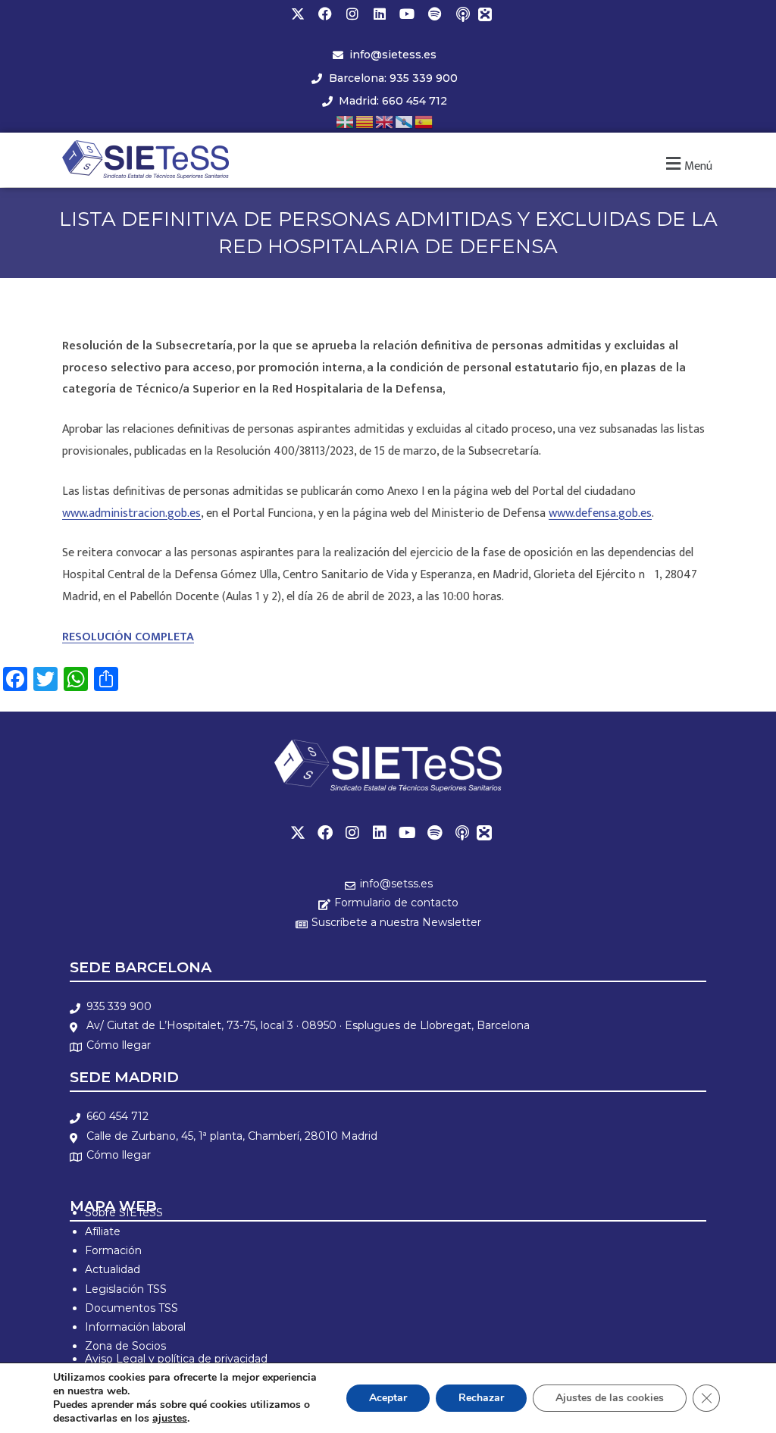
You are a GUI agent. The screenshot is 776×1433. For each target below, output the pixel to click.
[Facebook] (325, 13)
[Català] (365, 121)
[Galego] (405, 121)
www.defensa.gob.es (600, 513)
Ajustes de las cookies (609, 1398)
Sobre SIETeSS (124, 1212)
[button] (687, 164)
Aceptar (388, 1398)
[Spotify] (434, 13)
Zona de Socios (125, 1346)
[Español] (424, 121)
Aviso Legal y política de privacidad (176, 1359)
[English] (385, 121)
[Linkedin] (379, 13)
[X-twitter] (297, 13)
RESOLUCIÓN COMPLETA (128, 637)
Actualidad (112, 1269)
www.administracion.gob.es (131, 513)
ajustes (169, 1418)
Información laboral (135, 1327)
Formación (113, 1250)
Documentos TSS (131, 1308)
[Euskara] (345, 121)
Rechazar (481, 1398)
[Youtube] (407, 13)
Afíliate (102, 1231)
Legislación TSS (126, 1289)
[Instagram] (352, 13)
